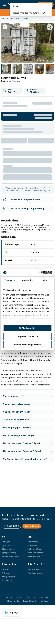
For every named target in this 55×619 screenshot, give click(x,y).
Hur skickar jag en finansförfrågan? (22, 451)
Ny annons (7, 545)
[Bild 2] (17, 69)
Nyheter (6, 573)
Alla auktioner (7, 18)
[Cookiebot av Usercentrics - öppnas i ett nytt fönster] (39, 272)
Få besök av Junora (10, 556)
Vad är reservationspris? (16, 404)
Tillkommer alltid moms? (16, 420)
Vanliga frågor (8, 577)
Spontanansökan (35, 573)
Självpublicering (9, 553)
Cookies (44, 601)
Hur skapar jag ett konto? (17, 428)
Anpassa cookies (25, 336)
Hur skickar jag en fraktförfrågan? (21, 443)
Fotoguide (7, 542)
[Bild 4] (39, 69)
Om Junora (7, 580)
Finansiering (33, 542)
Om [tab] (45, 280)
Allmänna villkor (13, 601)
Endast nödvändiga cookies (27, 344)
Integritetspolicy (30, 601)
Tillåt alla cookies (27, 328)
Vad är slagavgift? (13, 396)
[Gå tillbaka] (5, 26)
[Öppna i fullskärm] (50, 59)
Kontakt (6, 569)
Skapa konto (8, 549)
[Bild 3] (28, 69)
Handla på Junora (35, 553)
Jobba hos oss (34, 569)
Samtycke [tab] (10, 280)
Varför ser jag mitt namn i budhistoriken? (25, 459)
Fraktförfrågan (34, 549)
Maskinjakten (34, 556)
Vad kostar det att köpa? (16, 412)
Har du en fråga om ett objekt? (20, 436)
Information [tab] (27, 280)
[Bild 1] (6, 69)
